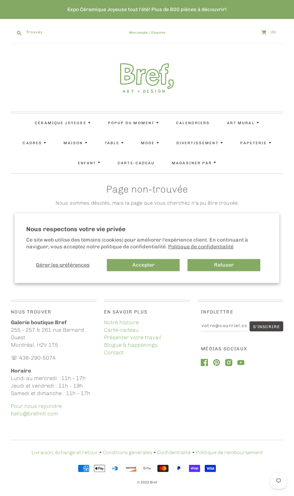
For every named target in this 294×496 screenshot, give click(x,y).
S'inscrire (158, 32)
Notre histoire (121, 322)
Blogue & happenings (131, 345)
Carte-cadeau (136, 163)
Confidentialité (174, 452)
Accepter (143, 265)
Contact (114, 352)
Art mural (241, 123)
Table (113, 143)
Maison (74, 143)
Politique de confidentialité (200, 246)
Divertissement (198, 143)
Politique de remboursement (229, 452)
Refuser (224, 265)
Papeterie (254, 143)
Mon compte (138, 32)
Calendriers (193, 123)
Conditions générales (127, 452)
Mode (148, 143)
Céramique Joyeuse (61, 123)
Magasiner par (192, 163)
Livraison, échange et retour (65, 452)
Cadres (33, 143)
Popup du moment (132, 123)
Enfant (88, 163)
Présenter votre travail (132, 337)
